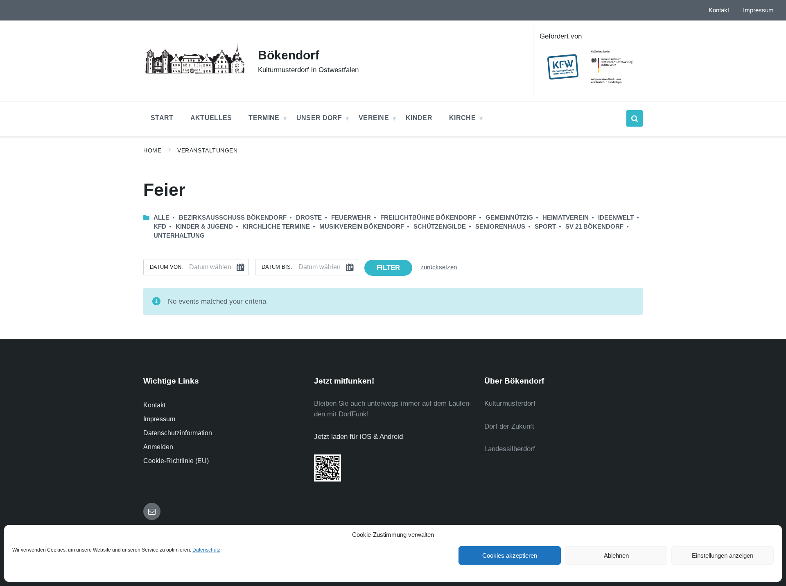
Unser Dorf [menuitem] (319, 117)
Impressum (159, 419)
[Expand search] (634, 118)
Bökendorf (288, 55)
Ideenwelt (616, 217)
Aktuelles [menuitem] (211, 117)
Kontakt (154, 405)
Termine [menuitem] (263, 117)
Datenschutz (206, 550)
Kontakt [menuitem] (719, 10)
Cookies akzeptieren (509, 555)
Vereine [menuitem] (374, 117)
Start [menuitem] (162, 117)
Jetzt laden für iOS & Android (358, 437)
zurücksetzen (438, 267)
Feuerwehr (351, 217)
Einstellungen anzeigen (722, 555)
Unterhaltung (179, 235)
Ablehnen (616, 555)
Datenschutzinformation (177, 432)
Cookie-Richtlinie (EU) (176, 460)
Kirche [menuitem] (462, 117)
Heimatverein (565, 217)
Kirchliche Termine (276, 226)
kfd (160, 226)
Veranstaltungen (207, 150)
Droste (309, 217)
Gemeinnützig (509, 217)
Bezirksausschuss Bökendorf (233, 217)
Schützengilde (439, 226)
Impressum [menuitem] (758, 10)
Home (152, 150)
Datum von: (166, 267)
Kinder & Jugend (204, 226)
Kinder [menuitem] (419, 117)
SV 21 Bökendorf (594, 226)
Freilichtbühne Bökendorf (428, 217)
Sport (545, 226)
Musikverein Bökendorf (361, 226)
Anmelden (158, 446)
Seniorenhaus (500, 226)
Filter (388, 268)
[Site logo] (194, 75)
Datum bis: (277, 267)
